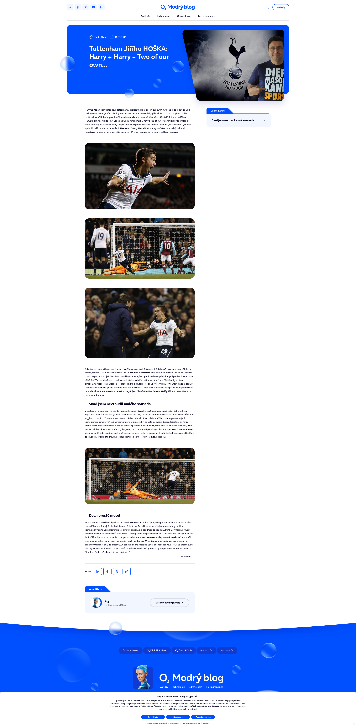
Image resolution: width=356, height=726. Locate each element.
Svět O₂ (145, 16)
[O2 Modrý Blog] (178, 7)
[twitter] (85, 7)
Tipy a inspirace (206, 16)
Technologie (163, 16)
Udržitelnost (184, 16)
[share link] (127, 571)
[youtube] (93, 7)
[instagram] (70, 7)
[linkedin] (101, 7)
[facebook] (78, 7)
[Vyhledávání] (267, 7)
